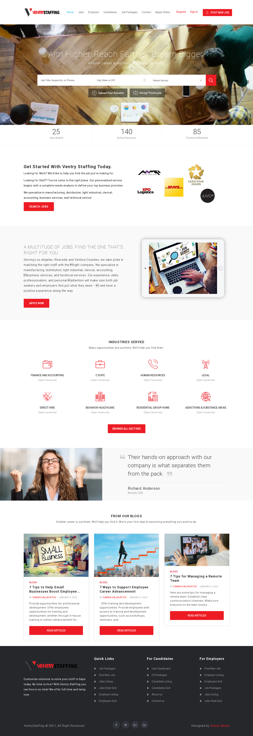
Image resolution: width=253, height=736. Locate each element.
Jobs (81, 12)
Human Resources (153, 375)
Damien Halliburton (44, 597)
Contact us (158, 700)
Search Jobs (38, 206)
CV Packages (159, 675)
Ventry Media (219, 725)
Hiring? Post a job (150, 92)
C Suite (100, 375)
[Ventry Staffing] (44, 12)
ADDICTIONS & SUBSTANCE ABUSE (205, 407)
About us (157, 694)
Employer (93, 12)
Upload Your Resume (111, 92)
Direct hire (47, 407)
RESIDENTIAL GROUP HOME (153, 407)
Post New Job (107, 675)
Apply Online (162, 12)
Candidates (110, 12)
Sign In (194, 11)
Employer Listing (108, 694)
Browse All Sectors (126, 428)
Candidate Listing (162, 681)
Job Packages (129, 12)
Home (70, 12)
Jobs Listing (106, 681)
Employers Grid (107, 700)
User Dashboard (161, 668)
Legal (205, 375)
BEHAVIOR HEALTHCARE (100, 407)
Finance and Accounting (47, 375)
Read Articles (56, 630)
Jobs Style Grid (107, 687)
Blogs (33, 582)
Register (181, 11)
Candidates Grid (161, 687)
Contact (146, 12)
